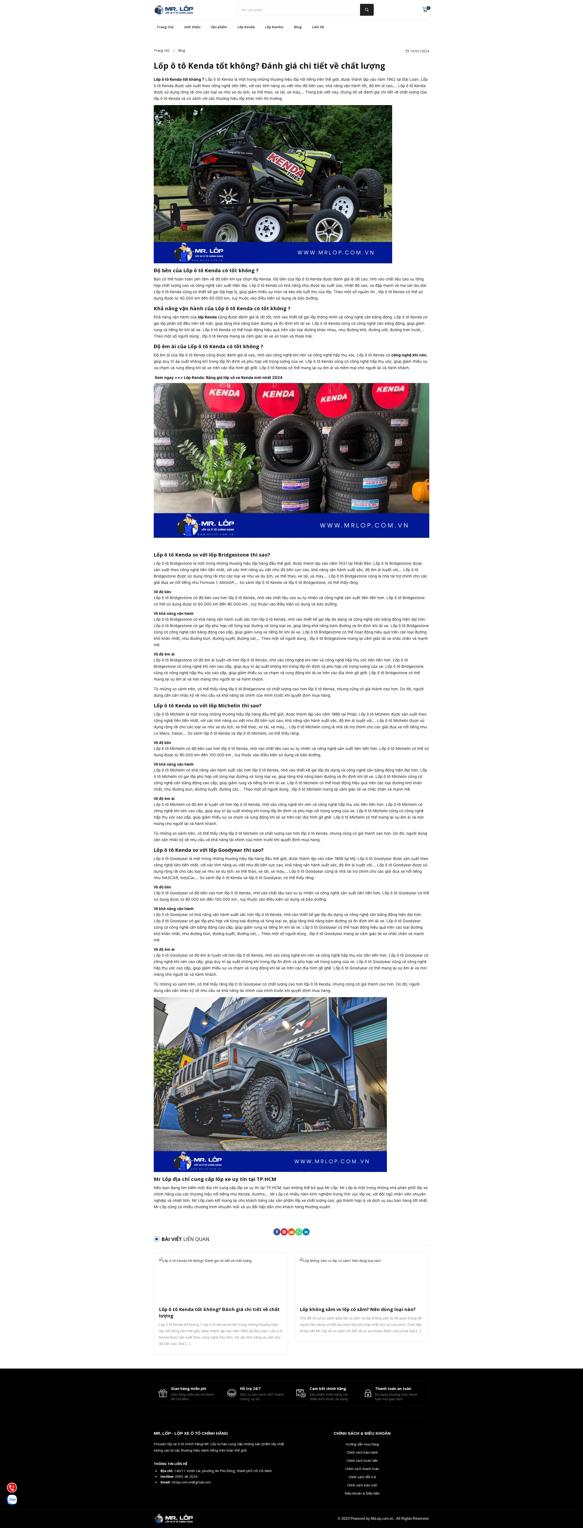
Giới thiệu (192, 27)
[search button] (367, 10)
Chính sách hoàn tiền (362, 1460)
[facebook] (277, 1232)
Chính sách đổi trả (362, 1477)
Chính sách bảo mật (362, 1485)
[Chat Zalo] (12, 1500)
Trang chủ (165, 27)
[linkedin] (306, 1232)
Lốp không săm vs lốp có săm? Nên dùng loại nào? (358, 1309)
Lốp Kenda (246, 27)
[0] (425, 9)
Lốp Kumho (274, 27)
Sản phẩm (219, 27)
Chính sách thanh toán (362, 1468)
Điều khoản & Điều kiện (362, 1493)
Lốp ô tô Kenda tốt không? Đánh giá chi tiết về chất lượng (219, 1312)
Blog (298, 27)
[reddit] (291, 1232)
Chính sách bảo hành (362, 1452)
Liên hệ (318, 27)
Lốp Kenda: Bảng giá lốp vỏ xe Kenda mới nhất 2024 (233, 377)
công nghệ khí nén (409, 355)
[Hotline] (12, 1488)
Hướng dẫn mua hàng (362, 1444)
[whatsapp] (298, 1232)
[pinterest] (284, 1232)
